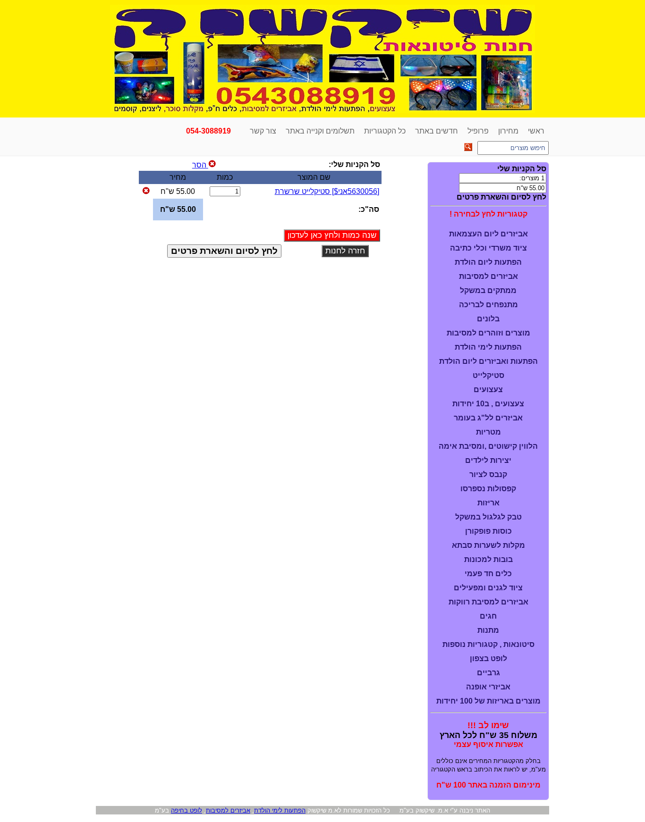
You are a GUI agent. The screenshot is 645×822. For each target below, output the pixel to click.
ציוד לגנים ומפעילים (488, 588)
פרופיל (478, 131)
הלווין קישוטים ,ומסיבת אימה (488, 446)
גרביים (488, 673)
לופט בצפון (488, 658)
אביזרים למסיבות (488, 276)
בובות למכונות (488, 559)
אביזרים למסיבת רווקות (488, 602)
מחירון (508, 131)
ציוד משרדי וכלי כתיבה (488, 248)
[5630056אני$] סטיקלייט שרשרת (327, 191)
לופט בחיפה (186, 810)
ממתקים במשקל (488, 290)
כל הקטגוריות (385, 131)
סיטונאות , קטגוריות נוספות (488, 644)
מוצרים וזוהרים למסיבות (488, 333)
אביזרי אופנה (488, 687)
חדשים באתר (436, 131)
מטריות (488, 432)
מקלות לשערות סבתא (488, 545)
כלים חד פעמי (488, 574)
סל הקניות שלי (521, 169)
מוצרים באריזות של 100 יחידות (488, 701)
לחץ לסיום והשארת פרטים (501, 197)
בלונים (488, 319)
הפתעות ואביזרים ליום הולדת (488, 361)
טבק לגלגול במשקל (488, 517)
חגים (488, 616)
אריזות (488, 503)
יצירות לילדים (488, 460)
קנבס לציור (488, 474)
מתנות (488, 630)
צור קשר (263, 131)
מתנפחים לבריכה (488, 305)
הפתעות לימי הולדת (488, 347)
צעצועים (488, 390)
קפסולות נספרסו (488, 489)
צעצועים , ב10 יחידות (488, 404)
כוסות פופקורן (488, 531)
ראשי (536, 131)
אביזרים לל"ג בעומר (488, 418)
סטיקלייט (488, 375)
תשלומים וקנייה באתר (320, 131)
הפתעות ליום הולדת (488, 262)
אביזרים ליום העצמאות (488, 234)
